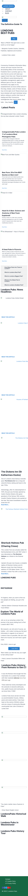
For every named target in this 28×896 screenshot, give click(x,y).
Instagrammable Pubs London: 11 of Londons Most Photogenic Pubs (14, 134)
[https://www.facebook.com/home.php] (3, 888)
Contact (8, 11)
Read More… (5, 504)
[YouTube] (8, 888)
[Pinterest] (10, 888)
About (7, 9)
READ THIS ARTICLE (8, 317)
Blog (7, 13)
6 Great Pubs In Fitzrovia (11, 249)
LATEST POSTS (8, 6)
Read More (4, 149)
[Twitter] (6, 888)
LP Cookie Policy (10, 881)
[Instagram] (4, 888)
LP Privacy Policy (10, 883)
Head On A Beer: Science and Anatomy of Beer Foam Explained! (13, 213)
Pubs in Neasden (7, 58)
